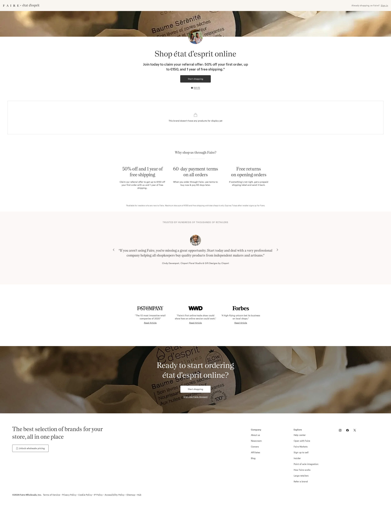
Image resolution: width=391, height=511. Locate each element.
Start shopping (195, 78)
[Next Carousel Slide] (277, 249)
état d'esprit (214, 205)
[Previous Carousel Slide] (113, 249)
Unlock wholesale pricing (32, 448)
